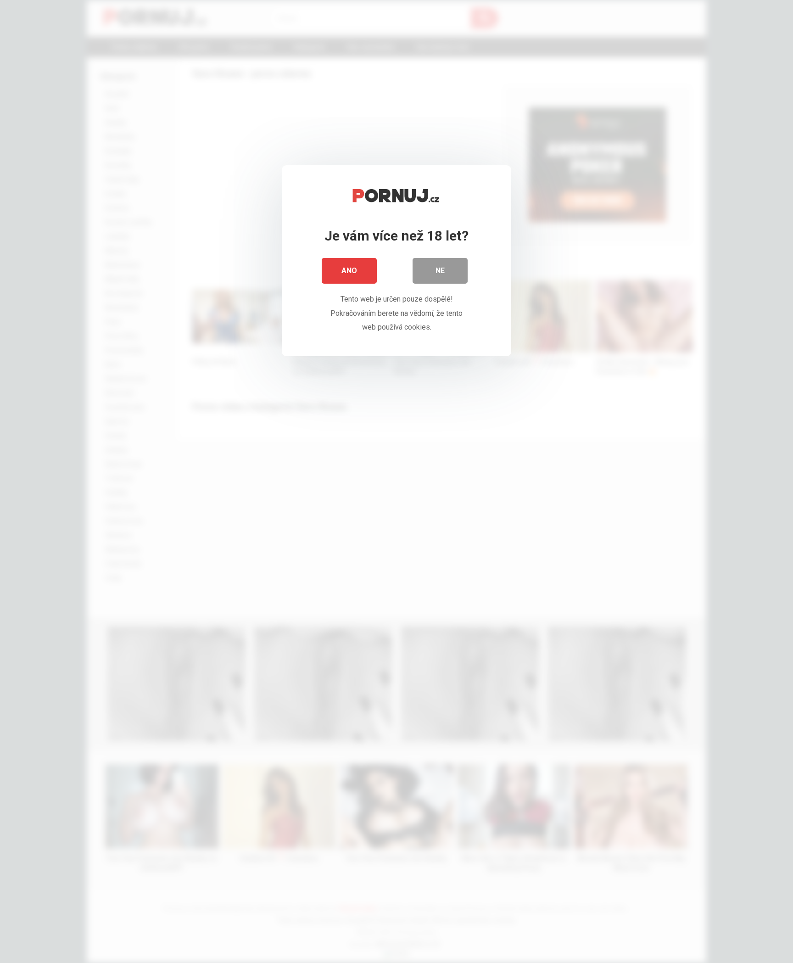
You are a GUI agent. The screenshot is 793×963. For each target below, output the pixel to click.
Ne (440, 270)
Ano (349, 270)
